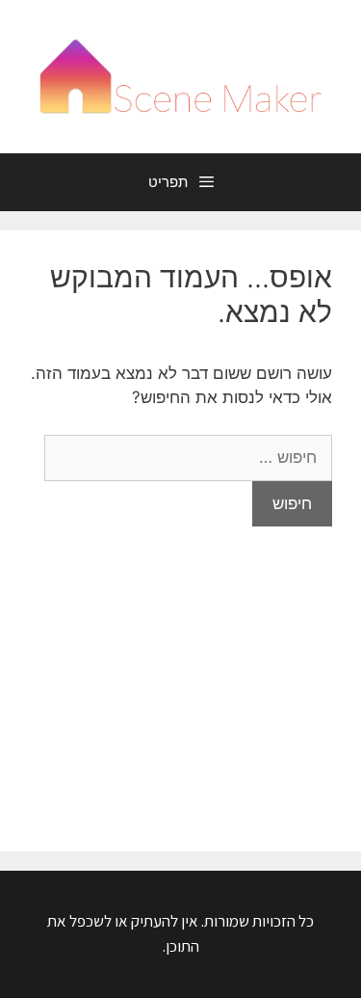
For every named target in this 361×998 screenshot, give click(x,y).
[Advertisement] (180, 674)
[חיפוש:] (188, 457)
